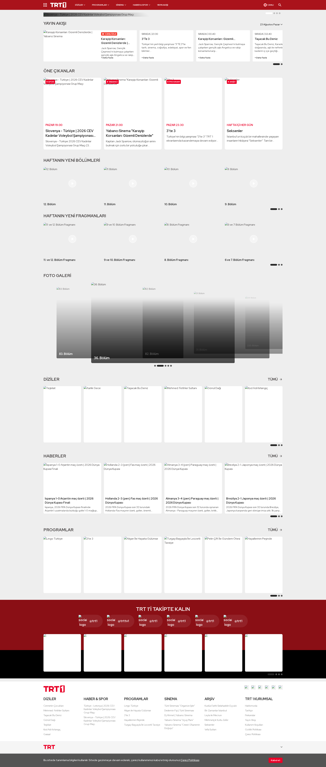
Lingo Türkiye (131, 705)
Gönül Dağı (49, 720)
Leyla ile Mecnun (213, 715)
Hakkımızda (251, 705)
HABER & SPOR (96, 699)
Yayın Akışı (250, 720)
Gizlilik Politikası (253, 729)
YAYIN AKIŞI (162, 5)
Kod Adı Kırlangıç (52, 729)
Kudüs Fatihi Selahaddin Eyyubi (221, 705)
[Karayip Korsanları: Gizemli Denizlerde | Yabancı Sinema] (71, 45)
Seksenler (209, 724)
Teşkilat (47, 724)
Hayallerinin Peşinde (134, 720)
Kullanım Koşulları (254, 724)
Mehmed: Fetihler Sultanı (56, 710)
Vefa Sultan (210, 729)
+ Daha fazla (107, 58)
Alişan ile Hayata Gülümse (137, 710)
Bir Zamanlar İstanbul (216, 710)
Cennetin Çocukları (53, 705)
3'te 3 (127, 715)
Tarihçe (249, 710)
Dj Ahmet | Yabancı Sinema (178, 715)
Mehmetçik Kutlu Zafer (216, 720)
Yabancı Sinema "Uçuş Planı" (179, 720)
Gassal (46, 734)
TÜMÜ (273, 379)
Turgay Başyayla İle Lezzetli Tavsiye (142, 724)
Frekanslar (250, 715)
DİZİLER (49, 699)
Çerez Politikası (190, 760)
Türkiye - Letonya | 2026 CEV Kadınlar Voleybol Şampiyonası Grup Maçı (99, 709)
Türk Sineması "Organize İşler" (179, 705)
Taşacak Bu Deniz (52, 715)
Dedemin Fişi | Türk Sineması (179, 710)
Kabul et (275, 760)
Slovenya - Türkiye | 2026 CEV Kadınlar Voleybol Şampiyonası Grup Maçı (99, 721)
